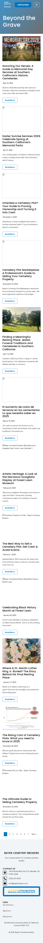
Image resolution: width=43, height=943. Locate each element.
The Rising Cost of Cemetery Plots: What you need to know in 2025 (21, 738)
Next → (35, 834)
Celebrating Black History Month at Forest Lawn (19, 609)
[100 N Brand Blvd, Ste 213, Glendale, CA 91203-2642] (21, 873)
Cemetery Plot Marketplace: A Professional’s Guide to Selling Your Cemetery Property (20, 274)
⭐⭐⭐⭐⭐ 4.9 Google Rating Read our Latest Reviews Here (21, 891)
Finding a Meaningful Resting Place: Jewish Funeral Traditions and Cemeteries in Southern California (18, 343)
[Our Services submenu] (13, 905)
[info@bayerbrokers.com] (15, 883)
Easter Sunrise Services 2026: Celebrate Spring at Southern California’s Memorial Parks (21, 140)
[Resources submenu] (12, 916)
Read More (10, 100)
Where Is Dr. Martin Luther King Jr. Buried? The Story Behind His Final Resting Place (19, 672)
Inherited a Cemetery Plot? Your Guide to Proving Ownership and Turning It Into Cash (20, 207)
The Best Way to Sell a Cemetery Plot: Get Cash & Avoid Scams (20, 547)
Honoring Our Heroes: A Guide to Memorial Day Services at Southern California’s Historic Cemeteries (17, 72)
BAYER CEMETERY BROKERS (7, 5)
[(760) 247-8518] (12, 879)
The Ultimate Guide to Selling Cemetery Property (19, 800)
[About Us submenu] (11, 910)
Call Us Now (23, 5)
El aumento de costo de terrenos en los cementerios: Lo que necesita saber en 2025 (21, 411)
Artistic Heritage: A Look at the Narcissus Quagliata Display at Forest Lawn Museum (19, 478)
